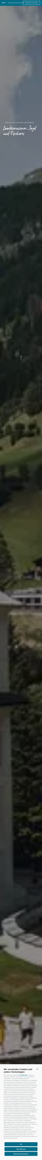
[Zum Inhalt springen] (21, 358)
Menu (4, 3)
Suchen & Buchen (31, 3)
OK (21, 1144)
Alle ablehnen (21, 1149)
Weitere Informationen (21, 1154)
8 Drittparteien (23, 1075)
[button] (37, 1069)
